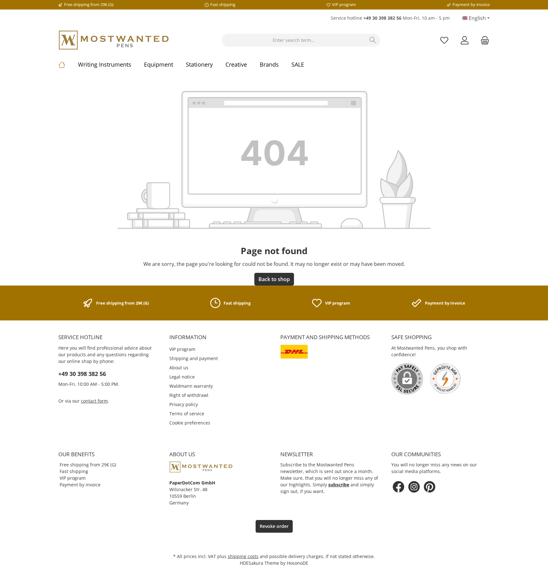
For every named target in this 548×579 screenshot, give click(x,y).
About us (178, 368)
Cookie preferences (189, 423)
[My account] (464, 40)
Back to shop (274, 279)
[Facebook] (398, 487)
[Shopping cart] (483, 40)
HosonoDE (297, 563)
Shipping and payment (193, 358)
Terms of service (186, 414)
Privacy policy (183, 404)
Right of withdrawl (188, 395)
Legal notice (182, 377)
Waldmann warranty (191, 386)
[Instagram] (414, 487)
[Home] (68, 64)
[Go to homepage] (113, 40)
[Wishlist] (444, 40)
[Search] (372, 40)
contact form (94, 401)
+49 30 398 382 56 (82, 374)
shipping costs (243, 556)
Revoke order (274, 526)
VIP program (182, 349)
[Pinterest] (429, 487)
